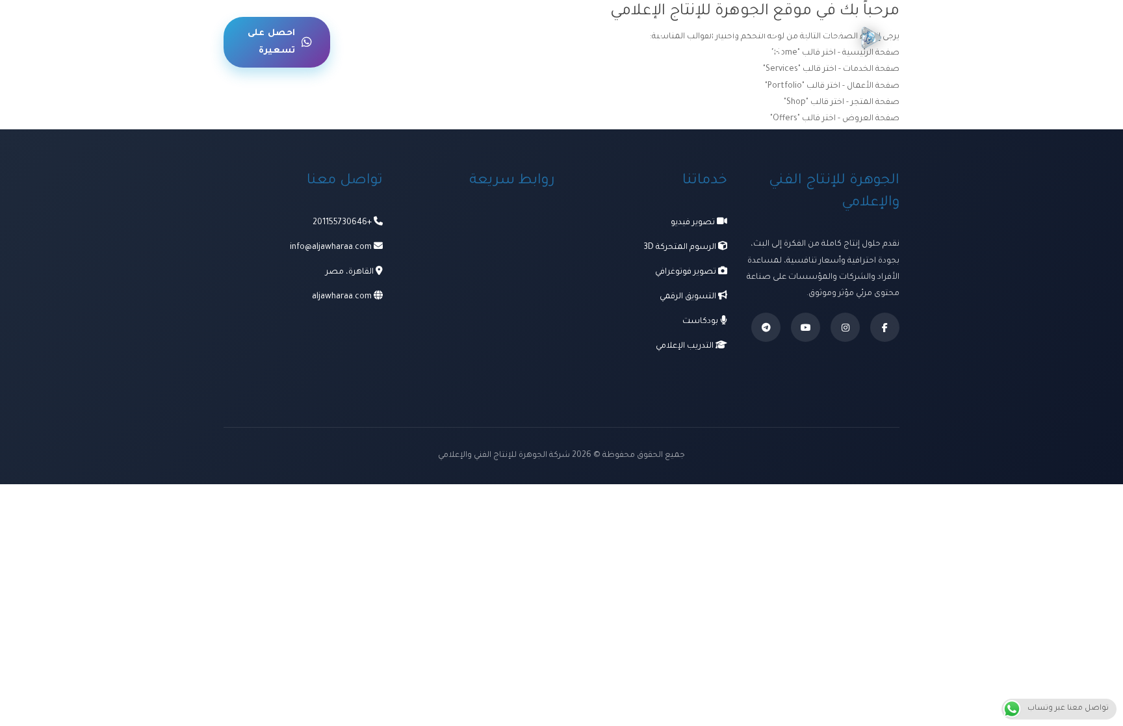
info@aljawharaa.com (331, 247)
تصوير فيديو (694, 222)
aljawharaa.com (342, 297)
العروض (593, 41)
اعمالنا (647, 41)
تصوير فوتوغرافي (686, 272)
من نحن (393, 42)
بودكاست (701, 321)
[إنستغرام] (845, 327)
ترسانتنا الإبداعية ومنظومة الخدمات (741, 42)
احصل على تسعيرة (271, 42)
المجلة (438, 41)
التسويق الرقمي (689, 297)
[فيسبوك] (884, 327)
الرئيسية (822, 41)
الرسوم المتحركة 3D (680, 247)
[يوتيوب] (805, 327)
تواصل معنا (491, 42)
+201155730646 (342, 222)
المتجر (541, 41)
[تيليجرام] (766, 327)
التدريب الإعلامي (686, 346)
